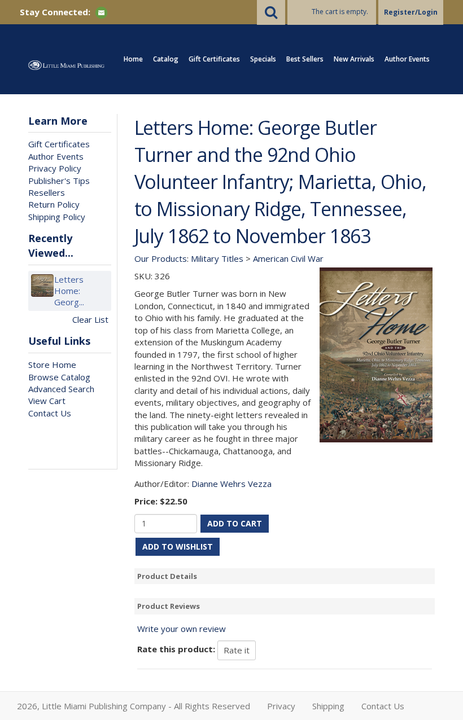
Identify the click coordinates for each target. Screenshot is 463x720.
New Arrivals (354, 59)
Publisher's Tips (59, 180)
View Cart (46, 400)
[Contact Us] (101, 11)
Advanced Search (61, 388)
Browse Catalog (59, 377)
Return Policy (54, 204)
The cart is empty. (340, 11)
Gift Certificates (214, 59)
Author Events (407, 59)
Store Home (52, 364)
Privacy (281, 706)
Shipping (328, 706)
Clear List (90, 319)
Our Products (160, 258)
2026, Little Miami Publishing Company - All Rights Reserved (133, 706)
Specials (263, 59)
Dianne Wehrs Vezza (231, 483)
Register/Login (411, 12)
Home (133, 59)
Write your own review (181, 628)
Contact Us (49, 413)
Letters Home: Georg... (69, 291)
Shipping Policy (56, 216)
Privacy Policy (54, 168)
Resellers (46, 192)
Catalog (165, 59)
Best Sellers (305, 59)
